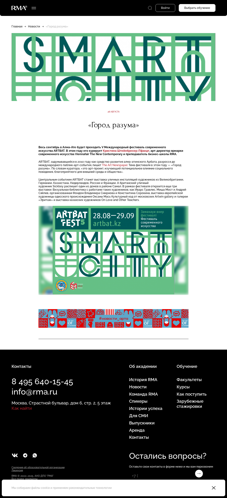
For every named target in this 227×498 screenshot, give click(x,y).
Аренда (137, 430)
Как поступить (191, 394)
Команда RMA (143, 394)
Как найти (22, 408)
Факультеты (189, 379)
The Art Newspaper (114, 165)
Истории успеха (145, 408)
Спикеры (138, 401)
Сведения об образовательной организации (38, 467)
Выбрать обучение (197, 8)
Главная (17, 26)
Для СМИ (138, 415)
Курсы (183, 386)
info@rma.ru (34, 391)
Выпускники (142, 423)
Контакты (139, 437)
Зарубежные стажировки (190, 404)
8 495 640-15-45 (42, 381)
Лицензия (17, 470)
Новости (34, 26)
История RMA (143, 379)
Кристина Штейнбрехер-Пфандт (126, 150)
